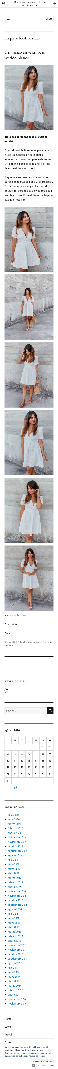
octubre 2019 (15, 846)
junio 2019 (13, 864)
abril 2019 (13, 873)
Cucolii (10, 19)
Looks (39, 642)
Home (8, 1018)
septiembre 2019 (18, 850)
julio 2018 (13, 913)
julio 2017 (13, 967)
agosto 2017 (15, 963)
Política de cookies (37, 1056)
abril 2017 (13, 981)
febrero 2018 (15, 936)
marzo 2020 (14, 824)
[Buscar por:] (26, 710)
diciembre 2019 (17, 837)
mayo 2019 (14, 868)
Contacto (10, 1042)
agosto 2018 (15, 909)
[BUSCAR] (50, 710)
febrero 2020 (15, 828)
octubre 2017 (15, 954)
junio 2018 (13, 918)
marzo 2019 (14, 877)
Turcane (21, 615)
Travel (8, 1034)
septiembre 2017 (17, 958)
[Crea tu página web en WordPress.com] (29, 3)
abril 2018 (13, 927)
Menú (49, 19)
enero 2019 (14, 886)
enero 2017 (14, 994)
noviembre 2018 (17, 895)
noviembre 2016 (17, 1003)
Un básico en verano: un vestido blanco (26, 55)
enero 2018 (14, 940)
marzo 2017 (14, 985)
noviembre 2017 (17, 949)
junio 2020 (14, 819)
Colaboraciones (27, 642)
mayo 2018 (14, 922)
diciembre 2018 (17, 891)
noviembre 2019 (17, 841)
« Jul (14, 787)
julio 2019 (13, 859)
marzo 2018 (14, 931)
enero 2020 (14, 833)
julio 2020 (13, 815)
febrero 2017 (15, 990)
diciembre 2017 (17, 945)
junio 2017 (13, 972)
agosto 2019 (15, 855)
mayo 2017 (14, 976)
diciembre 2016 (17, 999)
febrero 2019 (15, 882)
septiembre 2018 (18, 904)
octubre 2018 (15, 900)
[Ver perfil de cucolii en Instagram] (7, 690)
